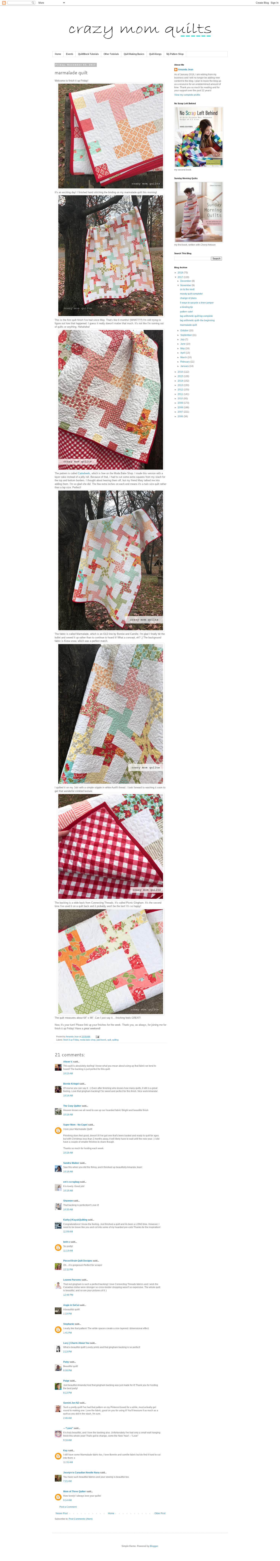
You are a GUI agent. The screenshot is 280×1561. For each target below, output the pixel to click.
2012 (181, 389)
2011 (181, 394)
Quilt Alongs (155, 54)
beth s (66, 1242)
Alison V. (68, 1061)
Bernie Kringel (71, 1083)
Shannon (68, 1200)
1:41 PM (67, 1332)
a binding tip (186, 307)
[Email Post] (97, 1036)
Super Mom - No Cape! (75, 1124)
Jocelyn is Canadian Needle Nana (81, 1472)
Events (69, 54)
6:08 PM (67, 1370)
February (185, 361)
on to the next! (187, 289)
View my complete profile (187, 95)
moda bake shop (87, 1040)
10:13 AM (68, 1073)
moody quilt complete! (191, 293)
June (183, 344)
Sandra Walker (71, 1163)
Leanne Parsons (72, 1279)
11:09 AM (68, 1231)
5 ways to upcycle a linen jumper (197, 302)
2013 (181, 385)
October (184, 330)
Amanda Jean (185, 69)
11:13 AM (68, 1250)
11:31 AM (68, 1462)
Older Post (159, 1513)
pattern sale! (186, 311)
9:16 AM (67, 1440)
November (186, 285)
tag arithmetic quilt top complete (196, 316)
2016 (181, 372)
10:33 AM (68, 1209)
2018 (181, 272)
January (184, 366)
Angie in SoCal (71, 1305)
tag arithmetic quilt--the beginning (197, 320)
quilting (115, 1040)
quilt (109, 1040)
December (186, 281)
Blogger (154, 1546)
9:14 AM (67, 1500)
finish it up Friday (71, 1040)
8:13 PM (67, 1392)
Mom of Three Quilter (74, 1491)
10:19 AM (68, 1190)
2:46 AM (67, 1418)
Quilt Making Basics (134, 54)
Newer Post (62, 1513)
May (182, 348)
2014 (181, 380)
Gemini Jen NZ (71, 1403)
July (182, 339)
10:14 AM (68, 1095)
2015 (181, 376)
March (183, 357)
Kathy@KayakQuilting (75, 1219)
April (183, 352)
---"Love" (68, 1428)
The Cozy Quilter (72, 1106)
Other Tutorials (111, 54)
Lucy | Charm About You (76, 1343)
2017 (181, 277)
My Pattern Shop (175, 54)
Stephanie (68, 1324)
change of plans (188, 298)
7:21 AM (67, 1481)
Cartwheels (84, 473)
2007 (181, 412)
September (186, 335)
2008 (181, 407)
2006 (181, 416)
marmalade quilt (188, 325)
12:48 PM (68, 1295)
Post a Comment (68, 1507)
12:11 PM (68, 1269)
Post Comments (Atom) (81, 1519)
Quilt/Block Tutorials (88, 54)
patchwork (101, 1040)
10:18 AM (68, 1114)
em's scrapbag (71, 1182)
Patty (66, 1362)
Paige (66, 1380)
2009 (181, 403)
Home (58, 54)
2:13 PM (67, 1351)
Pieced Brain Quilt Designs (77, 1260)
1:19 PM (67, 1313)
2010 (181, 398)
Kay (65, 1450)
